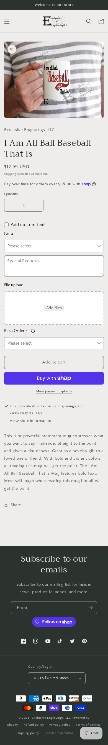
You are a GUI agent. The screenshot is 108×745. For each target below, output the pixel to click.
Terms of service (88, 724)
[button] (7, 21)
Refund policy (34, 724)
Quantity (11, 194)
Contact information (59, 733)
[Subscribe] (90, 607)
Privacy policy (60, 724)
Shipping (10, 174)
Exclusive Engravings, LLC (51, 718)
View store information (30, 421)
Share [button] (16, 505)
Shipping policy (28, 733)
